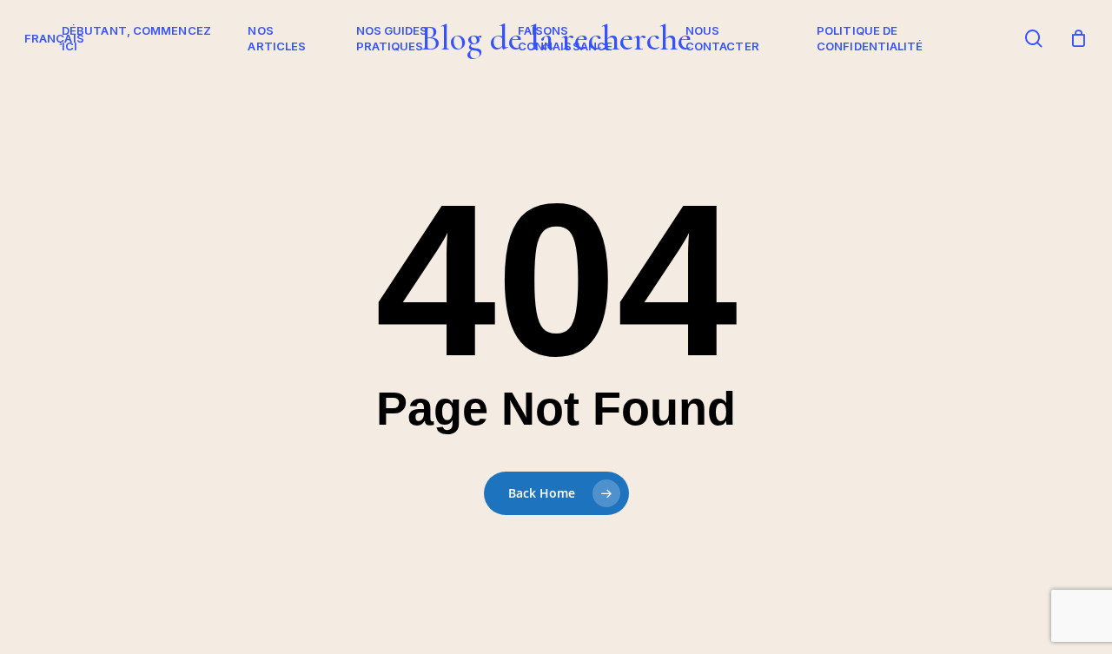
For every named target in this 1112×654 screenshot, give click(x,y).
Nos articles (277, 38)
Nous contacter (722, 38)
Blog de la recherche (556, 38)
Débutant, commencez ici (136, 38)
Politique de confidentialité (870, 38)
